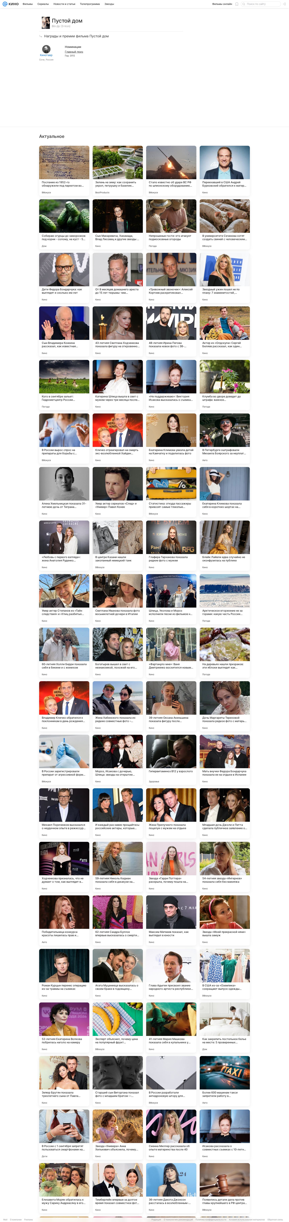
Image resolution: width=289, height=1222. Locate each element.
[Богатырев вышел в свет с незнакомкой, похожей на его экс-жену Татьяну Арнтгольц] (118, 653)
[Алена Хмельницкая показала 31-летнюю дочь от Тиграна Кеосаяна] (64, 492)
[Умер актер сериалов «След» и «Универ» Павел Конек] (118, 492)
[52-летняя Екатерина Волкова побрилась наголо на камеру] (64, 1027)
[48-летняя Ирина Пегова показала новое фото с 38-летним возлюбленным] (171, 331)
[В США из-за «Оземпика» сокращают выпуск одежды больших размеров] (225, 974)
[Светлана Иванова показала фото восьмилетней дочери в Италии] (118, 599)
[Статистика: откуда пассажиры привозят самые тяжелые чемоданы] (171, 492)
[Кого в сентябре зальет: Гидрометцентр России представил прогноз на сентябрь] (64, 385)
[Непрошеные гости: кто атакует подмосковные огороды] (171, 224)
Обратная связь (275, 1219)
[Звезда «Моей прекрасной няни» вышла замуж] (225, 920)
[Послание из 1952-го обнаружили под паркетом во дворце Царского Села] (64, 171)
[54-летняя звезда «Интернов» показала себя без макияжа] (225, 867)
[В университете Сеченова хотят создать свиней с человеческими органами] (225, 224)
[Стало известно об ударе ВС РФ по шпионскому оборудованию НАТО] (171, 171)
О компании (16, 1219)
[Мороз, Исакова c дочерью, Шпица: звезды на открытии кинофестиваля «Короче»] (118, 760)
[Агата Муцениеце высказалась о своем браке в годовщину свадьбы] (118, 974)
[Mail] (5, 4)
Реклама (28, 1219)
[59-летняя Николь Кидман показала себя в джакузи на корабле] (118, 867)
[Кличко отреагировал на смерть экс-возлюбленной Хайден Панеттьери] (118, 438)
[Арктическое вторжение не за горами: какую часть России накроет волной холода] (225, 599)
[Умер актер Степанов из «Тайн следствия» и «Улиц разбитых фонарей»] (64, 599)
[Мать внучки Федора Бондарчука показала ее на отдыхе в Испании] (225, 760)
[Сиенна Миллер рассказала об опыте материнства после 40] (171, 1135)
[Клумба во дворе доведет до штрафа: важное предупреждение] (225, 385)
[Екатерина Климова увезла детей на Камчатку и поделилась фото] (171, 438)
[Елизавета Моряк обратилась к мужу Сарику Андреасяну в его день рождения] (64, 1188)
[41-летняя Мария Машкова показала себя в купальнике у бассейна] (171, 1027)
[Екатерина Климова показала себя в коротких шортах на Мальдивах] (225, 492)
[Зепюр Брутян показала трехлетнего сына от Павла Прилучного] (64, 1081)
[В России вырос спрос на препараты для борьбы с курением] (64, 438)
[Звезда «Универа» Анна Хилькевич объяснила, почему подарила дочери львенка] (118, 1135)
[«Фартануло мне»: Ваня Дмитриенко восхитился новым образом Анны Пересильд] (171, 653)
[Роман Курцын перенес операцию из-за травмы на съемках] (64, 974)
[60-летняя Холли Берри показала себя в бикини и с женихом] (64, 653)
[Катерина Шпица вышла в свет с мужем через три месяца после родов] (118, 385)
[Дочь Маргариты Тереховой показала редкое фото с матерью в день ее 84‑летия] (225, 706)
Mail (5, 1219)
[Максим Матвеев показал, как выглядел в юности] (171, 920)
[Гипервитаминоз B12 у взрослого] (171, 760)
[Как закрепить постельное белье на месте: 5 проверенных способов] (225, 1027)
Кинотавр (46, 55)
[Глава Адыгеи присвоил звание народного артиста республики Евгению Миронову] (171, 974)
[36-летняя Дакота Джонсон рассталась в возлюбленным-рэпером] (171, 1188)
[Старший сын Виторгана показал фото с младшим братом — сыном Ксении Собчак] (118, 1081)
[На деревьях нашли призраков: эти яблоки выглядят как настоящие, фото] (225, 653)
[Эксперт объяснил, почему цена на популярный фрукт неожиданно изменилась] (118, 1027)
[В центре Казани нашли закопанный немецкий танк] (118, 546)
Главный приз (74, 51)
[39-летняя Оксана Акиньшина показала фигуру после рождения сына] (171, 706)
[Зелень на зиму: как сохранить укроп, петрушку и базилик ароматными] (118, 171)
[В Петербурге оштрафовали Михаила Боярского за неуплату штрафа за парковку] (225, 438)
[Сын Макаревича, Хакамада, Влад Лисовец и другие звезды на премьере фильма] (118, 224)
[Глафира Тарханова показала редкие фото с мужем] (171, 546)
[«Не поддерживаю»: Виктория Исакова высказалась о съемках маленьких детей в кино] (171, 385)
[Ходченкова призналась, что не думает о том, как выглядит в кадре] (64, 867)
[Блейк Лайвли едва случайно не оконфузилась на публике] (225, 546)
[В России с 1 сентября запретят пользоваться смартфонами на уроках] (64, 1135)
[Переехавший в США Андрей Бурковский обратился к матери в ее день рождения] (225, 171)
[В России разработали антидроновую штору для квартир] (171, 1081)
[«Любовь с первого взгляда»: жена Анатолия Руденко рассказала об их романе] (64, 546)
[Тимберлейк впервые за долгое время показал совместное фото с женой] (118, 1188)
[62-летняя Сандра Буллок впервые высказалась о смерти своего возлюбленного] (118, 920)
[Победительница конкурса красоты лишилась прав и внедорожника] (64, 920)
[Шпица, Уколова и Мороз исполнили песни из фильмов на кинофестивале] (171, 599)
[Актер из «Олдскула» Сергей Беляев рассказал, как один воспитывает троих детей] (225, 331)
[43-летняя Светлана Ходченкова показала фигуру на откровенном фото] (118, 331)
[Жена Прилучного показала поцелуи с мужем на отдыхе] (171, 813)
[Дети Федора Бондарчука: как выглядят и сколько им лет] (64, 278)
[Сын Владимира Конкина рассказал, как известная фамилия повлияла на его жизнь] (64, 331)
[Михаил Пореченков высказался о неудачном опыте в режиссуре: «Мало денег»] (64, 813)
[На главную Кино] (13, 4)
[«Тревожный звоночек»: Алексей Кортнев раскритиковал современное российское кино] (171, 278)
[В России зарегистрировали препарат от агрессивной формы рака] (64, 760)
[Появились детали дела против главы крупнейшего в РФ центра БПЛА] (225, 1188)
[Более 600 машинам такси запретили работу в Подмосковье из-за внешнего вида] (225, 1081)
